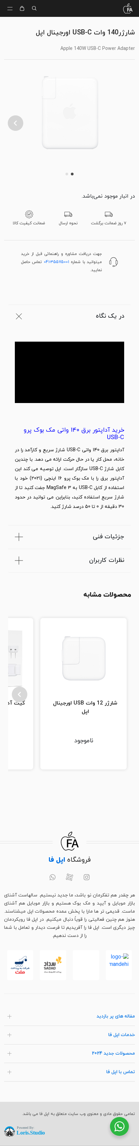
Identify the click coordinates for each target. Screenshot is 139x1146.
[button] (15, 123)
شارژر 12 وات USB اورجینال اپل (85, 707)
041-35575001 (56, 262)
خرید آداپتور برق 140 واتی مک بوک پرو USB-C (74, 434)
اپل (58, 469)
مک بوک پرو (76, 478)
